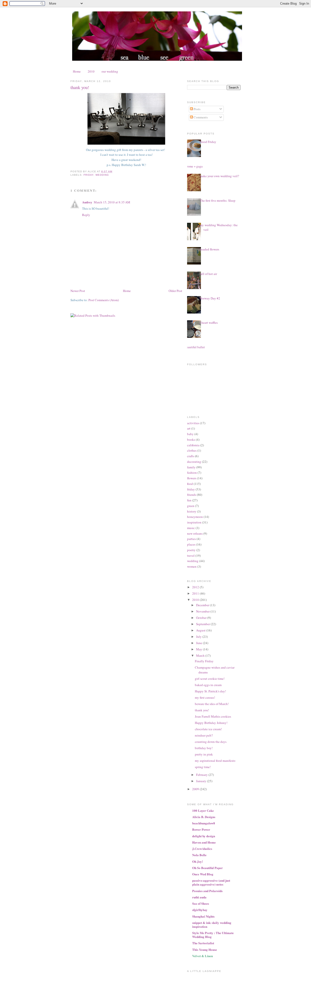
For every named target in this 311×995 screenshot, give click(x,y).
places (191, 544)
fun (189, 500)
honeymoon (195, 516)
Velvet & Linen (202, 956)
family (191, 467)
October (201, 617)
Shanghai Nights (203, 916)
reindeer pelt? (204, 735)
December (203, 605)
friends (191, 494)
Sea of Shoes (200, 903)
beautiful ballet (195, 347)
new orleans (195, 533)
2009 (196, 789)
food (190, 483)
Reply (86, 215)
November (203, 611)
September (203, 624)
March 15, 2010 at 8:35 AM (112, 202)
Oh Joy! (197, 861)
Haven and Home (204, 842)
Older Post (175, 291)
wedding (102, 175)
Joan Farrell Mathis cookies (213, 716)
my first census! (205, 697)
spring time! (203, 767)
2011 (196, 593)
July (199, 636)
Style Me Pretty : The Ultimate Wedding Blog (213, 934)
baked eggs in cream (208, 685)
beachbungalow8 (203, 823)
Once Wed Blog (202, 874)
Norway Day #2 (210, 298)
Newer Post (77, 291)
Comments (200, 117)
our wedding (110, 71)
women (192, 566)
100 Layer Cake (203, 810)
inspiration (194, 522)
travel (191, 555)
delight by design (203, 836)
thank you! (79, 87)
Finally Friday (204, 661)
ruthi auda (199, 897)
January (201, 781)
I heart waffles (209, 322)
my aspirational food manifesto (215, 760)
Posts (196, 109)
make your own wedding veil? (219, 176)
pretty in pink (204, 754)
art (188, 428)
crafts (190, 456)
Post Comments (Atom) (103, 300)
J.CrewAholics (202, 848)
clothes (192, 450)
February (202, 774)
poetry (191, 550)
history (191, 511)
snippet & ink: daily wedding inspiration (211, 924)
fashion (192, 472)
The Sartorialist (203, 943)
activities (193, 423)
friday (89, 175)
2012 (196, 587)
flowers (191, 478)
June (199, 643)
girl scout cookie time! (210, 678)
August (201, 630)
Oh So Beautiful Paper (207, 867)
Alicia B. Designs (203, 816)
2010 (91, 71)
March (200, 655)
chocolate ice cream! (208, 729)
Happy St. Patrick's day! (210, 691)
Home (77, 71)
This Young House (204, 949)
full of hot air (208, 274)
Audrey (87, 202)
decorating (194, 461)
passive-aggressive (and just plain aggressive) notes (211, 882)
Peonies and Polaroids (207, 890)
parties (191, 539)
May (199, 649)
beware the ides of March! (212, 704)
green (190, 506)
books (191, 439)
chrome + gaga (193, 166)
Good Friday (208, 142)
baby (190, 434)
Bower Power (201, 829)
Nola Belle (199, 855)
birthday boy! (204, 748)
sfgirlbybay (199, 909)
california (193, 445)
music (191, 528)
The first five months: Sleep (217, 200)
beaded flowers (209, 249)
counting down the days (210, 741)
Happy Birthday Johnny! (211, 723)
